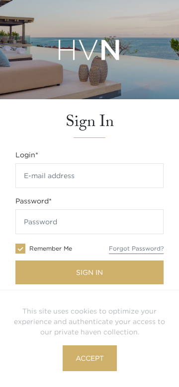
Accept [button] (90, 358)
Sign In (89, 272)
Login (26, 154)
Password (33, 200)
